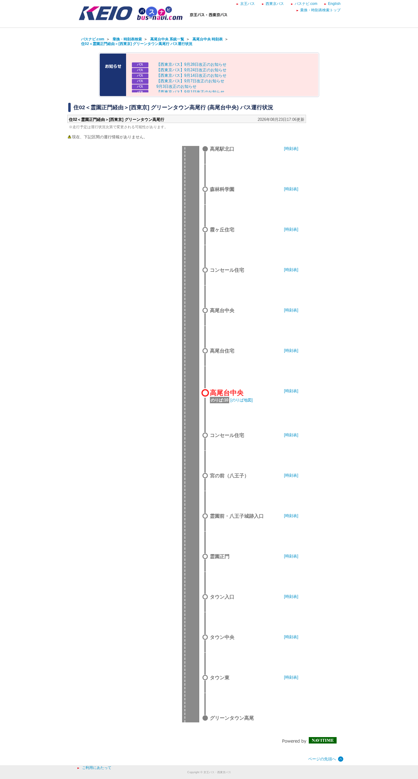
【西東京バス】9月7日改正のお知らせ (190, 81)
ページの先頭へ (322, 759)
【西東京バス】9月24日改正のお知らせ (191, 70)
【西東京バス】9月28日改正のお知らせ (191, 64)
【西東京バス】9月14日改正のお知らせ (191, 75)
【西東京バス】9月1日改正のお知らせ (190, 92)
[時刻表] (291, 148)
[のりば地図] (241, 400)
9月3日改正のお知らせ (176, 86)
